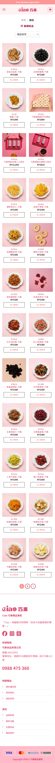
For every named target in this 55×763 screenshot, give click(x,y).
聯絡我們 (10, 732)
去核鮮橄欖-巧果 (40, 72)
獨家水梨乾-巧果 (40, 252)
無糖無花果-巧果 (40, 522)
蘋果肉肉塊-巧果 (40, 567)
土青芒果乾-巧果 (14, 477)
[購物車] (50, 9)
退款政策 (10, 698)
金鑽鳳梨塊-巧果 (14, 252)
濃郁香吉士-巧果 (14, 207)
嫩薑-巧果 (14, 117)
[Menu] (4, 9)
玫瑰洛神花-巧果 (40, 297)
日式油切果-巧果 (14, 342)
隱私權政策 (11, 686)
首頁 (23, 20)
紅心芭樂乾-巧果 (40, 342)
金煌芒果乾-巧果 (40, 207)
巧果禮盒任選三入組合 (14, 162)
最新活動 (10, 721)
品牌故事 (10, 715)
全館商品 (10, 726)
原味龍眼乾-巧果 (14, 297)
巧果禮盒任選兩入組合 (41, 162)
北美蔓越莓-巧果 (40, 432)
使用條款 (10, 692)
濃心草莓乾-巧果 (40, 477)
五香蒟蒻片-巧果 (14, 432)
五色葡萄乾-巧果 (40, 387)
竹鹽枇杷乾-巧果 (14, 567)
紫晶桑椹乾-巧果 (14, 387)
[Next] (33, 586)
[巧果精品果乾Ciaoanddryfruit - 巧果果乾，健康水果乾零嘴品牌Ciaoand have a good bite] (27, 9)
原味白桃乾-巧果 (14, 72)
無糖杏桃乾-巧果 (14, 522)
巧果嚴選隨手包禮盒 (41, 117)
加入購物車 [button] (14, 80)
